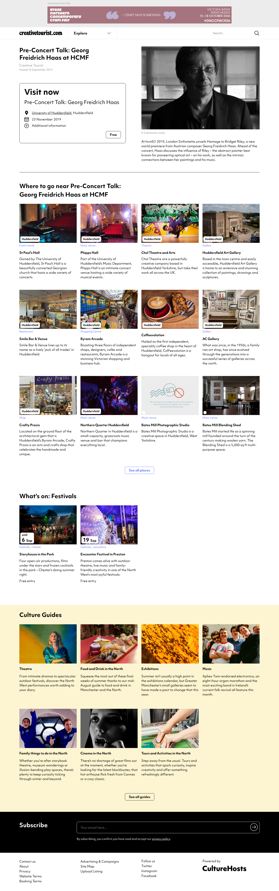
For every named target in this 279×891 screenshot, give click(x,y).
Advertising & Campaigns (99, 861)
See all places (139, 470)
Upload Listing (91, 871)
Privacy (25, 871)
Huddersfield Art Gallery (222, 252)
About (24, 866)
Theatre (25, 669)
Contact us (27, 861)
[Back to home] (40, 34)
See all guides (139, 797)
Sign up (254, 827)
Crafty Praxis (29, 425)
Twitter (146, 866)
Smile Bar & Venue (33, 339)
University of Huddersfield (51, 113)
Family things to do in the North (43, 753)
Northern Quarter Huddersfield (104, 425)
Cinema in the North (95, 753)
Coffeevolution (152, 335)
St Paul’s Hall (29, 252)
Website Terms (30, 876)
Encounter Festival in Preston (102, 554)
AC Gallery (211, 339)
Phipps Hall (89, 252)
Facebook (149, 875)
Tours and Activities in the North (166, 753)
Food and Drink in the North (101, 669)
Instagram (149, 870)
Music (207, 669)
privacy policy (161, 839)
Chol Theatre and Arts (158, 252)
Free (113, 134)
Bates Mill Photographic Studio (165, 425)
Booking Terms (30, 881)
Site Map (87, 866)
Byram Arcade (91, 339)
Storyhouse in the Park (36, 554)
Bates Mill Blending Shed (222, 425)
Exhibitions (150, 669)
